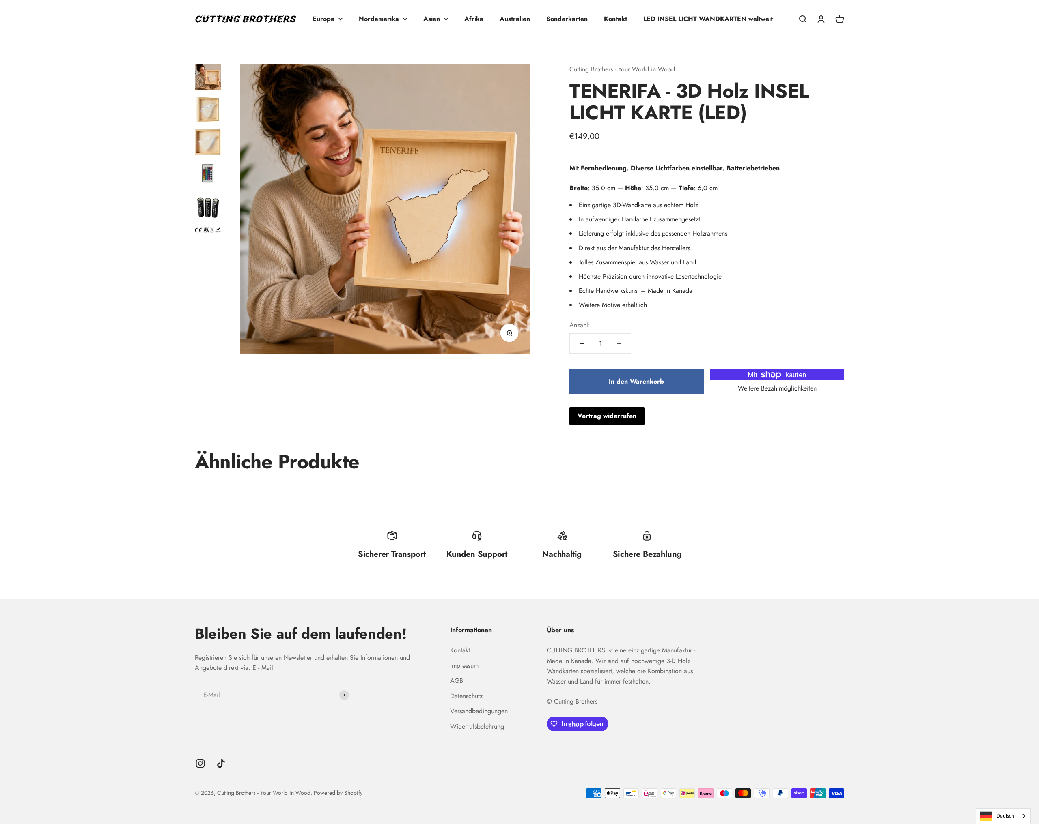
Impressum (464, 665)
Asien (431, 19)
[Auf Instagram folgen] (200, 763)
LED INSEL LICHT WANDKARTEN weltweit (708, 19)
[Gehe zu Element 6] (208, 231)
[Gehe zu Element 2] (208, 111)
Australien (515, 19)
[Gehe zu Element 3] (208, 143)
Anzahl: (579, 325)
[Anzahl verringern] (581, 343)
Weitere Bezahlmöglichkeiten (777, 388)
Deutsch (1005, 816)
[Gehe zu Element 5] (208, 208)
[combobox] (1003, 816)
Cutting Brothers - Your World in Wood (622, 69)
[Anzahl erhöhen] (619, 343)
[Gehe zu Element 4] (208, 175)
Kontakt (615, 19)
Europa (323, 19)
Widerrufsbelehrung (477, 726)
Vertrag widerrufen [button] (607, 416)
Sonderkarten (567, 19)
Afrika (473, 19)
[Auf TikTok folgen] (221, 763)
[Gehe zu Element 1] (208, 78)
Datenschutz (466, 696)
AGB (456, 680)
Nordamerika (379, 19)
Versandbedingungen (479, 711)
